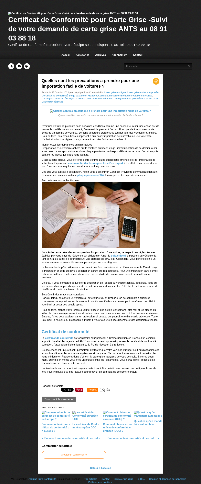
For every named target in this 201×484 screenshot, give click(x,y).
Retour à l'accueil (100, 468)
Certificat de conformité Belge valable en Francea (69, 95)
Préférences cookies (100, 482)
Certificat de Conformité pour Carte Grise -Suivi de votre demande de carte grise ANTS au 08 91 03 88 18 (88, 29)
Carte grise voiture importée (143, 92)
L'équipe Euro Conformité (42, 479)
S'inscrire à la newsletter (59, 399)
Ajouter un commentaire (74, 454)
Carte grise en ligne (115, 92)
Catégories (82, 54)
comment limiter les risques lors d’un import (95, 163)
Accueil (65, 54)
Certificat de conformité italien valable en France (125, 95)
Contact (137, 54)
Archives (100, 54)
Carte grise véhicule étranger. (58, 98)
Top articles (90, 479)
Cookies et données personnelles (167, 479)
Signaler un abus (124, 479)
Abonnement (119, 54)
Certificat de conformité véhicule (94, 98)
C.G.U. (141, 479)
